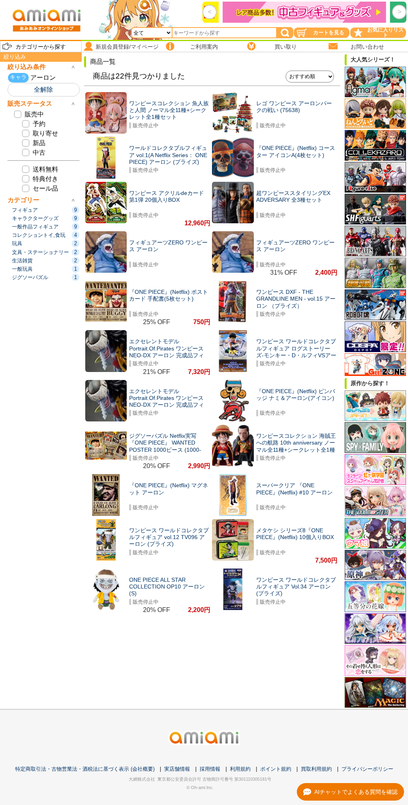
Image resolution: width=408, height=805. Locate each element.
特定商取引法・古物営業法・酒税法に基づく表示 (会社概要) (85, 769)
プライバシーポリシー (367, 769)
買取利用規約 (316, 769)
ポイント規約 (275, 769)
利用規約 (240, 769)
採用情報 (210, 769)
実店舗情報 (177, 769)
